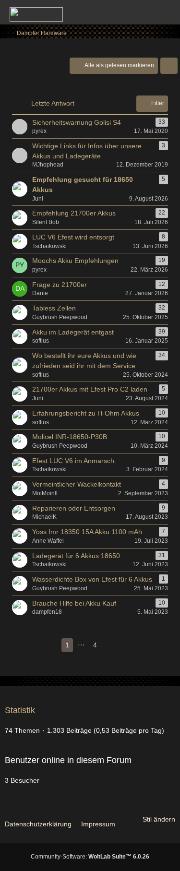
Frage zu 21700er (59, 284)
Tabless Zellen (54, 308)
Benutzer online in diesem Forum (68, 760)
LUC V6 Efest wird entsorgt (73, 237)
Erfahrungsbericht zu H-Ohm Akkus (85, 413)
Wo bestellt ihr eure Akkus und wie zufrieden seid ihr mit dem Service (84, 361)
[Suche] (119, 12)
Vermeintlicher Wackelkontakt (76, 484)
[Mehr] (169, 66)
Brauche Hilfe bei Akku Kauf (74, 603)
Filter (157, 103)
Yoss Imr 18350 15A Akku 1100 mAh (87, 532)
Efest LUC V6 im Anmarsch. (74, 461)
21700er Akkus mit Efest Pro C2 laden (89, 389)
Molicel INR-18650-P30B (69, 437)
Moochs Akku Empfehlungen (75, 260)
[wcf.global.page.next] (110, 645)
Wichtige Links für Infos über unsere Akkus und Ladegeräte (87, 151)
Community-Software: (90, 856)
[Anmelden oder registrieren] (143, 12)
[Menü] (167, 12)
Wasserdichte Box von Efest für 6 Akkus (92, 579)
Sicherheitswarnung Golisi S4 (76, 122)
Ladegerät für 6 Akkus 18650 (76, 556)
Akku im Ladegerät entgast (73, 332)
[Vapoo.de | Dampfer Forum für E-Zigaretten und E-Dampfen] (36, 14)
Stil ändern (159, 819)
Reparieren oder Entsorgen (73, 508)
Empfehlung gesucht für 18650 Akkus (82, 184)
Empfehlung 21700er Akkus (74, 213)
